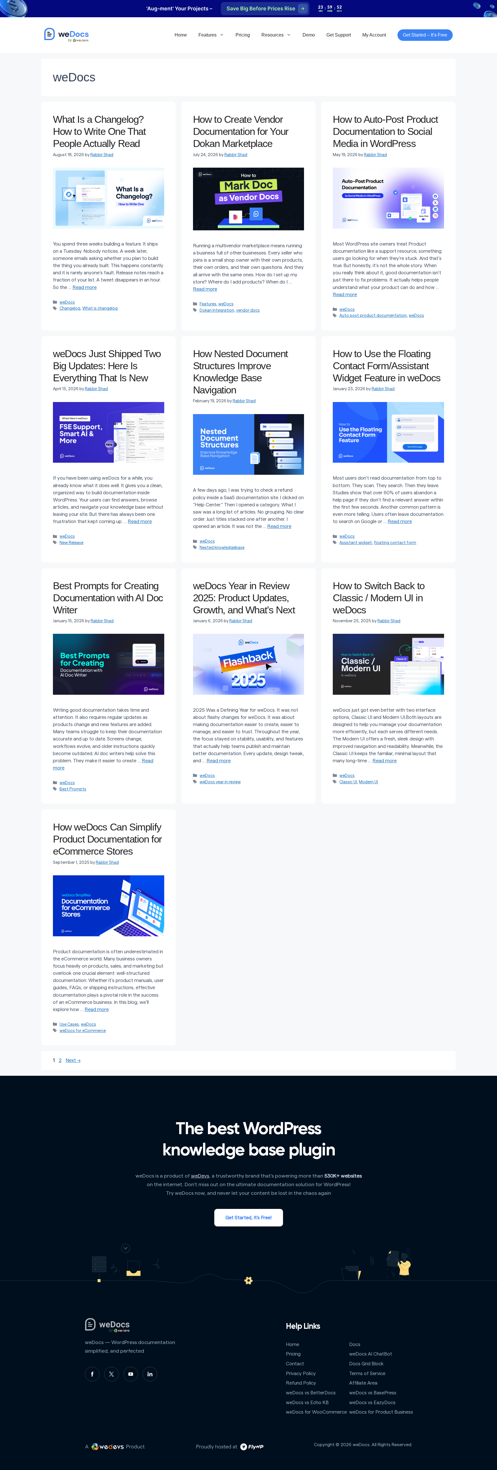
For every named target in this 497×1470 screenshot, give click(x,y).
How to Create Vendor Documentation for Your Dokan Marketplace (240, 131)
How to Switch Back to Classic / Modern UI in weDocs (379, 597)
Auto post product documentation (373, 315)
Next (73, 1060)
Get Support (338, 34)
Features (207, 34)
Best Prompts (73, 789)
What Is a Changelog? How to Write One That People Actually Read (99, 131)
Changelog (70, 308)
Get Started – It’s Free (425, 34)
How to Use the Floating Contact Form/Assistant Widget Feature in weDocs (386, 365)
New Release (71, 543)
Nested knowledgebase (222, 547)
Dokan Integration (217, 310)
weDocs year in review (220, 782)
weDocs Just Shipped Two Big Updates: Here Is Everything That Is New (107, 365)
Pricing (243, 34)
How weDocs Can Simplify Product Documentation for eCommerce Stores (107, 839)
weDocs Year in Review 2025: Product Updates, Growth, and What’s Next (244, 597)
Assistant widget (355, 543)
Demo (309, 34)
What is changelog (100, 308)
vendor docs (248, 310)
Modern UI (368, 782)
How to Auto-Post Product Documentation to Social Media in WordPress (385, 131)
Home (181, 34)
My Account (374, 34)
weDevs (200, 1175)
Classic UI (348, 782)
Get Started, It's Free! (248, 1217)
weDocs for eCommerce (83, 1031)
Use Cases (69, 1024)
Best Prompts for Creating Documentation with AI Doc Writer (108, 597)
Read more (84, 287)
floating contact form (395, 543)
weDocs (67, 302)
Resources (272, 34)
